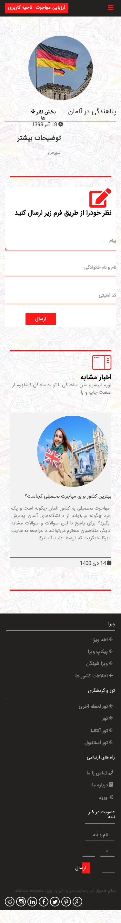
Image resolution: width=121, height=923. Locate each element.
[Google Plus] (76, 902)
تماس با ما (97, 773)
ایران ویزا (54, 891)
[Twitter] (54, 902)
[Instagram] (20, 902)
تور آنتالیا (100, 731)
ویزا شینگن (97, 664)
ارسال (40, 319)
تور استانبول (97, 743)
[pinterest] (65, 902)
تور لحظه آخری (94, 707)
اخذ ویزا (100, 640)
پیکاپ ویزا (98, 652)
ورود (104, 798)
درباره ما (100, 785)
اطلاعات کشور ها (92, 676)
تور (105, 719)
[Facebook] (42, 902)
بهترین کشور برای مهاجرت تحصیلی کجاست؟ (68, 496)
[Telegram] (9, 902)
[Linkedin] (31, 902)
